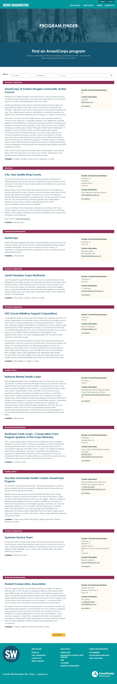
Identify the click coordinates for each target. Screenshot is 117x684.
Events (99, 5)
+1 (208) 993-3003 (88, 602)
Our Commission (39, 655)
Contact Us (109, 5)
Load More (57, 635)
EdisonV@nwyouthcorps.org (92, 456)
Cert (62, 660)
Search (111, 1)
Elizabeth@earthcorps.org (91, 256)
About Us (35, 652)
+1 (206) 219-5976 (88, 487)
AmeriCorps (65, 652)
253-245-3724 (86, 454)
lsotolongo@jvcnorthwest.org (92, 291)
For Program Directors (99, 655)
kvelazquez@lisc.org (89, 329)
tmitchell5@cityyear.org (90, 195)
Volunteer (64, 663)
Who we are (75, 5)
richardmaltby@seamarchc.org (93, 489)
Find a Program (96, 658)
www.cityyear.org (23, 219)
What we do (88, 5)
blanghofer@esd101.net (90, 562)
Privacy (32, 674)
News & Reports (38, 661)
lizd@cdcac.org (87, 102)
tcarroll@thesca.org (88, 604)
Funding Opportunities (69, 666)
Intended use (42, 674)
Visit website (85, 106)
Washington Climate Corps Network (71, 656)
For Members (94, 652)
